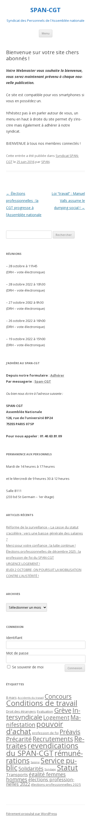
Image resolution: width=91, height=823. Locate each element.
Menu (46, 33)
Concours (58, 696)
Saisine (35, 762)
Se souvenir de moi (27, 667)
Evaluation (45, 711)
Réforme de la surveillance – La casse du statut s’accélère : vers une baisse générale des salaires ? (44, 533)
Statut (67, 768)
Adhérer (57, 375)
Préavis (70, 731)
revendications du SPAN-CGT (42, 749)
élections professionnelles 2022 (40, 781)
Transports (17, 774)
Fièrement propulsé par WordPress (31, 814)
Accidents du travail (31, 697)
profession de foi (45, 733)
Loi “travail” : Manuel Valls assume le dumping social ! (68, 200)
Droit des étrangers (21, 711)
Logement (56, 717)
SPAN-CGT (45, 10)
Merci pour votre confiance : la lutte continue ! (41, 545)
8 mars (11, 697)
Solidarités (30, 768)
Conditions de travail (41, 703)
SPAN (45, 161)
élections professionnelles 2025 (56, 784)
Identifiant (14, 637)
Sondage (50, 769)
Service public (41, 764)
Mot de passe (17, 653)
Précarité (19, 739)
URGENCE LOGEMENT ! (23, 563)
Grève (62, 710)
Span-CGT (42, 381)
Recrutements (53, 738)
